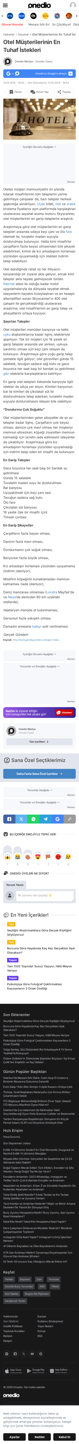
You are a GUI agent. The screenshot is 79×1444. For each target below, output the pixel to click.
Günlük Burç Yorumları (19, 1286)
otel (58, 204)
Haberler (9, 34)
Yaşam (13, 960)
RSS (39, 1336)
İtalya (12, 597)
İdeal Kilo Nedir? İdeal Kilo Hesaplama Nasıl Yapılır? (34, 1221)
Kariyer (41, 1316)
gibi (6, 374)
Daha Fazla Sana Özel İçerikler (37, 773)
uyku (7, 334)
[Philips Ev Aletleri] (22, 16)
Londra (51, 592)
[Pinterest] (40, 1353)
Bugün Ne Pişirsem (37, 1293)
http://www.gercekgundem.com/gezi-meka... (36, 639)
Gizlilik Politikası (12, 1326)
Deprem (25, 1279)
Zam (39, 1279)
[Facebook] (15, 1353)
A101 (42, 1286)
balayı (36, 626)
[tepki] (7, 856)
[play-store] (36, 1371)
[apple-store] (14, 1371)
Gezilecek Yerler (15, 1300)
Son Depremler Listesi (17, 1143)
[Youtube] (32, 1353)
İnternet (9, 284)
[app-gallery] (59, 1371)
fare (69, 232)
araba (71, 204)
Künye (41, 1331)
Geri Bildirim (10, 1321)
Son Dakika (11, 1293)
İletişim (7, 1340)
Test (11, 924)
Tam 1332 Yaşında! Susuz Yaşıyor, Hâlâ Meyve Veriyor (39, 968)
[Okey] (34, 16)
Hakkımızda (10, 1316)
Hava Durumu (11, 1136)
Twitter (9, 1279)
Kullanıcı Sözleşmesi (50, 1321)
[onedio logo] (37, 1395)
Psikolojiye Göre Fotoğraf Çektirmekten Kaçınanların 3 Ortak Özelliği (34, 986)
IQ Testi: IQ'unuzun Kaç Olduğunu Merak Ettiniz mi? (35, 1261)
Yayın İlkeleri (45, 1326)
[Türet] (69, 16)
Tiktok (55, 1286)
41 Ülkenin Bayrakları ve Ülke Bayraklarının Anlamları (35, 1246)
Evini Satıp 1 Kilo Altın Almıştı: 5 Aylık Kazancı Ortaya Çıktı (37, 1086)
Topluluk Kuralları (14, 1331)
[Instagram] (6, 1353)
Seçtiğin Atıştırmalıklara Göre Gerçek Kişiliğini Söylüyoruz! (39, 932)
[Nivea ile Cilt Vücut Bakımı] (10, 16)
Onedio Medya (33, 61)
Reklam (7, 1336)
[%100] (45, 16)
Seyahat (23, 34)
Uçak (41, 204)
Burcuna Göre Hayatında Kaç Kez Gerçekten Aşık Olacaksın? (41, 950)
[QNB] (57, 16)
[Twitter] (23, 1353)
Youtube (53, 1279)
